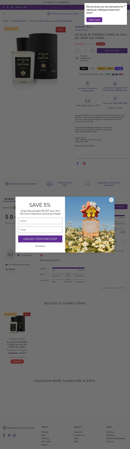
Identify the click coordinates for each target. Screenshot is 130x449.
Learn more (94, 19)
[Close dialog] (111, 200)
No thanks (40, 246)
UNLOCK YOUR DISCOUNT (40, 238)
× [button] (125, 5)
